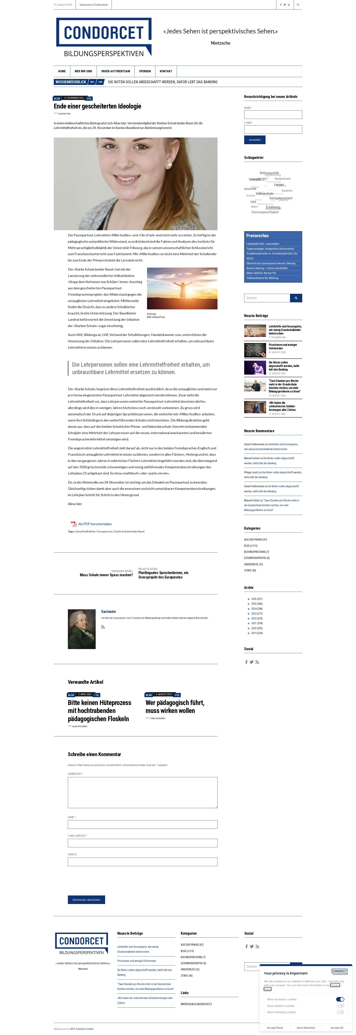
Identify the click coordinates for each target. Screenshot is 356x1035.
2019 (254, 633)
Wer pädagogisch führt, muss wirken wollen (175, 707)
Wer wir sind (83, 71)
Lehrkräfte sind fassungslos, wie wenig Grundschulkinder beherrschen (285, 330)
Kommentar (75, 773)
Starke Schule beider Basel (129, 531)
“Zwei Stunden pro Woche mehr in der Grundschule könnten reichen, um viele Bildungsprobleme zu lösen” (201, 82)
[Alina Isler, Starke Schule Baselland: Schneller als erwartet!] (135, 183)
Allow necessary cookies (281, 999)
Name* (248, 107)
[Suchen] (296, 298)
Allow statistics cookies (280, 1005)
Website (72, 854)
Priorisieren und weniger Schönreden (136, 960)
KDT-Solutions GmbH (82, 1028)
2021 (254, 623)
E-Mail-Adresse (77, 835)
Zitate (247, 570)
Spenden (145, 71)
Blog (57, 98)
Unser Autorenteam (115, 71)
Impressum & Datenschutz (94, 4)
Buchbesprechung (255, 551)
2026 (254, 598)
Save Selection (306, 1027)
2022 (254, 618)
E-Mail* (248, 122)
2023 (254, 613)
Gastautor (64, 113)
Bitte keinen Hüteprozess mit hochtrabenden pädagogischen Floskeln (99, 711)
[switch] (340, 999)
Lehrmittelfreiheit (85, 531)
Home (62, 71)
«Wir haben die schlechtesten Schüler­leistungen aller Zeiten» (282, 406)
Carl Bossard (157, 718)
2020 (254, 628)
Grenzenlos (251, 564)
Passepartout (105, 531)
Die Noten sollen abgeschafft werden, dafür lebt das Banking (284, 366)
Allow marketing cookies (281, 1012)
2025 (254, 603)
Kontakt (166, 71)
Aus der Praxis (253, 539)
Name (72, 817)
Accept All (337, 1027)
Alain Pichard (79, 726)
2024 (254, 608)
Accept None (275, 1027)
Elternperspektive (255, 558)
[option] (205, 82)
